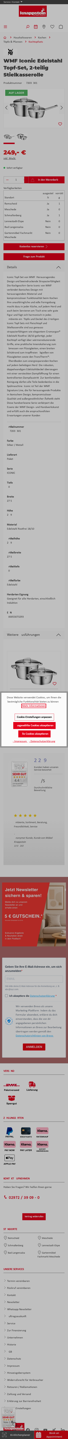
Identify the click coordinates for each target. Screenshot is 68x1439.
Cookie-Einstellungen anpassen (34, 717)
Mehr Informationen (33, 706)
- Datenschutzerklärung (42, 741)
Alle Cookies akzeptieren (34, 734)
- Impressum (20, 741)
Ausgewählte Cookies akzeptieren (34, 725)
